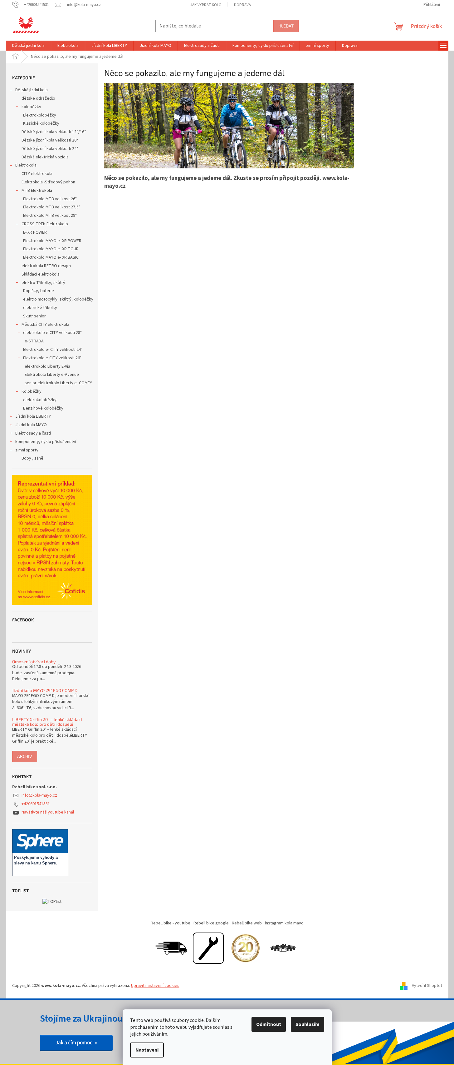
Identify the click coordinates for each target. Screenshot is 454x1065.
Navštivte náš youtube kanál (48, 812)
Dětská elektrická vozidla (45, 157)
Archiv (24, 756)
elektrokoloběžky (39, 400)
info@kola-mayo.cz (39, 795)
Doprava (242, 5)
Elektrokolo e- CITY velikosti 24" (52, 349)
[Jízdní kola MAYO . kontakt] (283, 948)
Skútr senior (34, 316)
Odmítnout (268, 1024)
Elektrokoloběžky (39, 115)
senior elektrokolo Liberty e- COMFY (58, 383)
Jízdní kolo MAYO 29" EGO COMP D (44, 690)
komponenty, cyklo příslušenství (45, 442)
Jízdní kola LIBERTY (33, 416)
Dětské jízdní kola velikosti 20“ (50, 140)
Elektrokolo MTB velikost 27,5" (51, 207)
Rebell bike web (247, 923)
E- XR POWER (35, 232)
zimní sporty (26, 450)
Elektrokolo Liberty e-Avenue (52, 374)
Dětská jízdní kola (31, 90)
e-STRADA (34, 341)
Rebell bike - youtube (170, 923)
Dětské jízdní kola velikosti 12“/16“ (54, 132)
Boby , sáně (32, 458)
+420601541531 (36, 804)
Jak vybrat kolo (206, 5)
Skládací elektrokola (41, 274)
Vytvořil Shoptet (427, 986)
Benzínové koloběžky (43, 408)
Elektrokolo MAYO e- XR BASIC (51, 257)
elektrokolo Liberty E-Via (47, 366)
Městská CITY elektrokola (45, 324)
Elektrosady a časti (33, 433)
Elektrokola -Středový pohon (48, 182)
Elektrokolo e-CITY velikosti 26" (52, 358)
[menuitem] (28, 46)
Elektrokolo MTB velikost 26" (50, 199)
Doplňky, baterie (38, 291)
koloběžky (31, 107)
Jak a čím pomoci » (76, 1043)
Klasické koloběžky (41, 123)
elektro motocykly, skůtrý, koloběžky (58, 299)
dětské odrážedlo (38, 98)
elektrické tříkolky (40, 308)
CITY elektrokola (37, 174)
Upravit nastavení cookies (155, 986)
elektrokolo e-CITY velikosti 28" (52, 333)
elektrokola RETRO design (46, 266)
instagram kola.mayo (284, 923)
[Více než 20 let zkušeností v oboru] (245, 948)
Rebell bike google (211, 923)
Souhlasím (307, 1024)
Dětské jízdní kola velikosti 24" (50, 149)
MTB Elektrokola (37, 190)
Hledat (286, 25)
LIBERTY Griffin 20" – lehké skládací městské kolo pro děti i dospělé (47, 722)
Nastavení (147, 1050)
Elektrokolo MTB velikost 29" (50, 215)
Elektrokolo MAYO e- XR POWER (52, 241)
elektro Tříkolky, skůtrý (43, 283)
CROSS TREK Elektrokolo (45, 224)
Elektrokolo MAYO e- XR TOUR (51, 249)
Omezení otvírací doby (34, 661)
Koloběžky (31, 391)
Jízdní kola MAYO (31, 425)
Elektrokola (26, 165)
